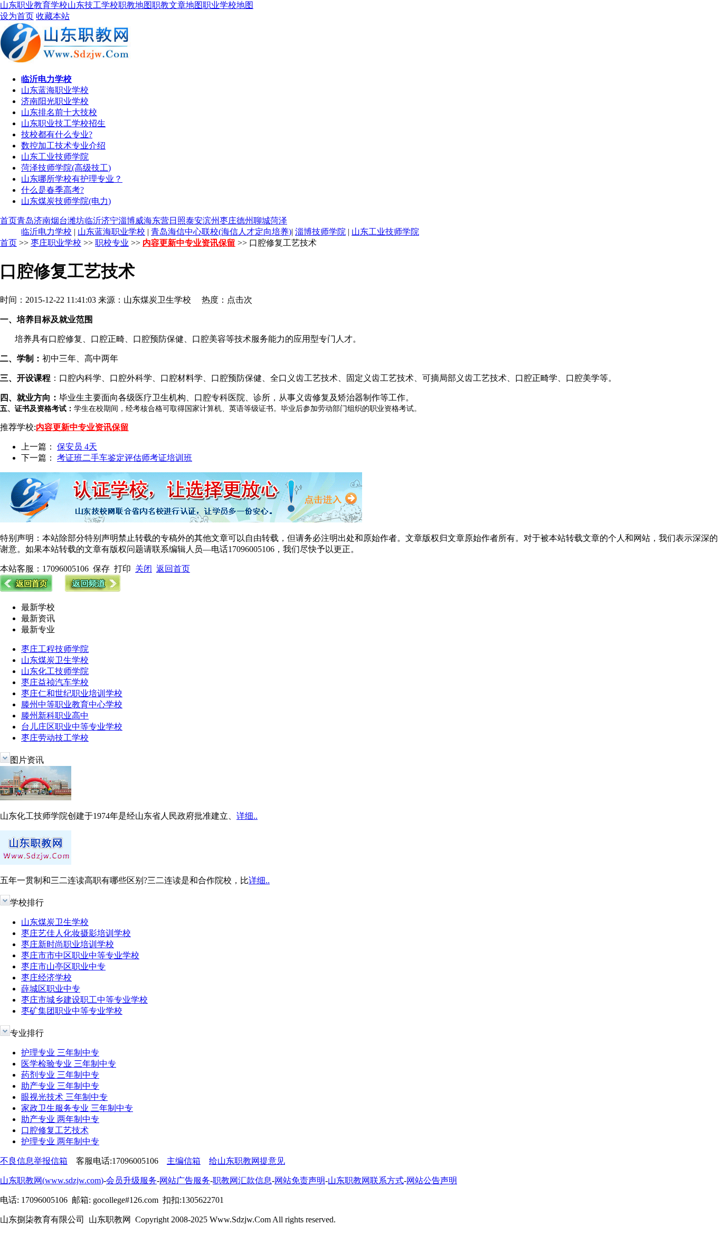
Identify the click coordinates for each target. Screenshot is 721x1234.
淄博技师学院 (320, 231)
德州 (244, 220)
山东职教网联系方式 (366, 1180)
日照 (177, 220)
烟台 (59, 220)
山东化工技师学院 (55, 671)
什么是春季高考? (52, 189)
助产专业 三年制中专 (60, 1085)
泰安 (194, 220)
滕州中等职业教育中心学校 (71, 704)
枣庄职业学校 (56, 242)
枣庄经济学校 (46, 977)
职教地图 (135, 5)
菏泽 (278, 220)
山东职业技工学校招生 (63, 123)
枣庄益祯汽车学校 (55, 682)
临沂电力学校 (46, 231)
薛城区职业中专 (50, 988)
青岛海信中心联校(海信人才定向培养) (221, 231)
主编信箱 (184, 1160)
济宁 (109, 220)
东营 (160, 220)
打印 (122, 568)
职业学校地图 (228, 5)
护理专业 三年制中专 (60, 1052)
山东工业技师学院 (55, 156)
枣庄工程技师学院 (55, 648)
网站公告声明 (431, 1180)
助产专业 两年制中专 (60, 1119)
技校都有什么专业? (56, 134)
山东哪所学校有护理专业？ (71, 178)
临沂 (92, 220)
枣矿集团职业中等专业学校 (71, 1010)
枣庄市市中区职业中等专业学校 (80, 955)
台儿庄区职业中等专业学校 (71, 726)
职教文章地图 (177, 5)
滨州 (211, 220)
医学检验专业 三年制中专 (68, 1063)
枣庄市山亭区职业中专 (63, 966)
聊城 (261, 220)
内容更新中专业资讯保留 (189, 242)
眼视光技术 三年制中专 (64, 1096)
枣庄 (228, 220)
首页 (8, 220)
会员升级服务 (131, 1180)
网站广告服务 (184, 1180)
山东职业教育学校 (34, 5)
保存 (101, 568)
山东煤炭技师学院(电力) (66, 201)
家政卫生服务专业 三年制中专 (77, 1108)
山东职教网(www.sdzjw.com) (51, 1180)
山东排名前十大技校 (59, 112)
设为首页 (17, 16)
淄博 (126, 220)
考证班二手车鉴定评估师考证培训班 (124, 457)
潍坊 (76, 220)
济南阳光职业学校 (55, 101)
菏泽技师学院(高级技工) (66, 167)
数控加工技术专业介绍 (63, 145)
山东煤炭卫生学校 (55, 660)
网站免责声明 (299, 1180)
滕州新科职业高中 (55, 715)
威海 (143, 220)
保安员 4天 (77, 446)
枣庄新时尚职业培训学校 (67, 944)
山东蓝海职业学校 (55, 90)
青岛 (25, 220)
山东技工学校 (93, 5)
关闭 (143, 568)
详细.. (247, 815)
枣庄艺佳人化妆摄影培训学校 (76, 933)
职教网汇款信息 (242, 1180)
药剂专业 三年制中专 (60, 1074)
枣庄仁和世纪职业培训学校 (71, 693)
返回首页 (173, 568)
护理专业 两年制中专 (60, 1141)
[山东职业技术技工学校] (181, 519)
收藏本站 (53, 16)
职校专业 (112, 242)
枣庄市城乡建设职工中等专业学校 (84, 999)
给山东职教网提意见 (247, 1160)
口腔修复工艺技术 (55, 1130)
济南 (42, 220)
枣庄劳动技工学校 (55, 737)
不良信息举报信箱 (34, 1160)
